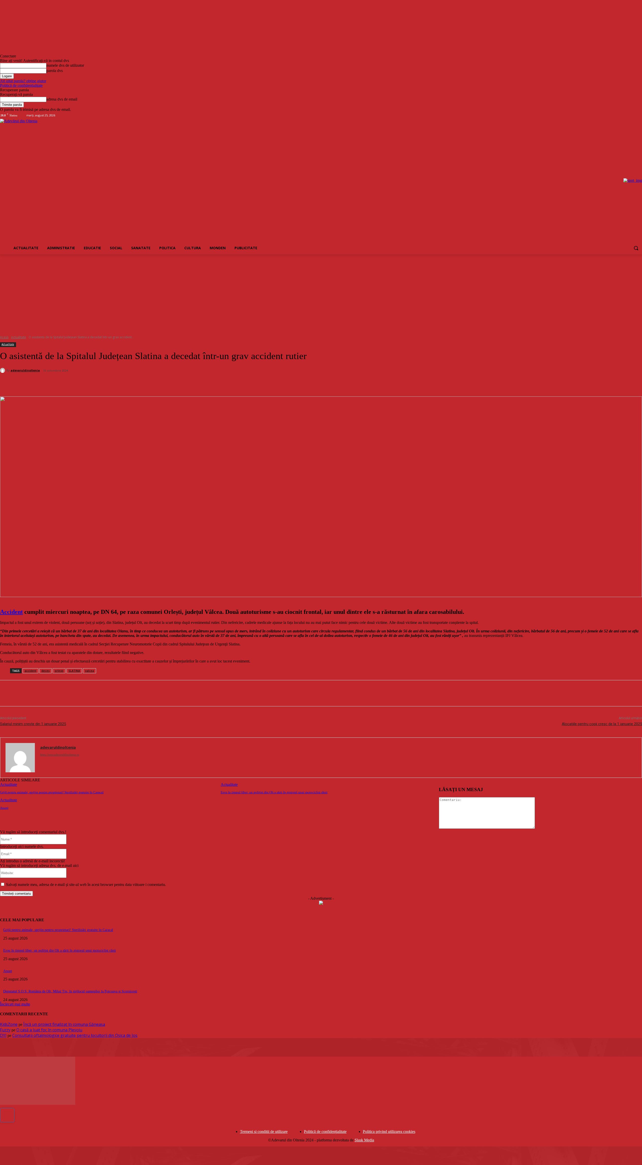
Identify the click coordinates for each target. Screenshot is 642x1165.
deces (45, 671)
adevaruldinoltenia (25, 370)
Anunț (4, 808)
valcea (89, 671)
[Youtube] (639, 115)
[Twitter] (66, 384)
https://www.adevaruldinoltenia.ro (59, 754)
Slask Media (364, 1140)
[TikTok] (632, 115)
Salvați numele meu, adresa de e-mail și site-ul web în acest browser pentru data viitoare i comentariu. (86, 884)
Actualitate (18, 337)
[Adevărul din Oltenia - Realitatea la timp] (96, 180)
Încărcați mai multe (15, 1004)
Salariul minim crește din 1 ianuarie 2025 (33, 724)
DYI (3, 1035)
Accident (11, 612)
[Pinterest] (84, 384)
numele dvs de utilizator (65, 65)
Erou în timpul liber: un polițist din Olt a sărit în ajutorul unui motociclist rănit (274, 792)
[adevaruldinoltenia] (3, 370)
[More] (121, 383)
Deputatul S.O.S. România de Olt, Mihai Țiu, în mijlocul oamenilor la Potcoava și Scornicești (70, 991)
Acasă (4, 337)
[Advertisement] (321, 292)
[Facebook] (618, 115)
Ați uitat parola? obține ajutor (23, 81)
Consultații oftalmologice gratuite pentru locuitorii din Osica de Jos (74, 1035)
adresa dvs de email (61, 99)
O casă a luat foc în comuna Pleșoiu (49, 1030)
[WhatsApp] (103, 384)
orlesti (59, 671)
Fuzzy (5, 1030)
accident (30, 671)
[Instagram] (625, 115)
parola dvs (54, 70)
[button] (636, 248)
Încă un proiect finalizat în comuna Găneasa (64, 1024)
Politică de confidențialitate (21, 85)
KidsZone (9, 1024)
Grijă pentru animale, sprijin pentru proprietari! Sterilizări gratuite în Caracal (52, 792)
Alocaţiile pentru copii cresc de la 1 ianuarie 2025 (602, 724)
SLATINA (74, 671)
